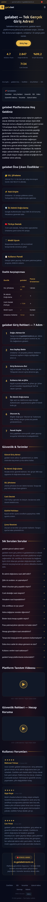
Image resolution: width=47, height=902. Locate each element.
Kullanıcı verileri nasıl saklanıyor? (23, 650)
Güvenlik (27, 94)
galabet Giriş (15, 82)
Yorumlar (22, 97)
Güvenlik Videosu (11, 97)
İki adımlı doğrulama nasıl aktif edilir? (23, 574)
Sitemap (19, 889)
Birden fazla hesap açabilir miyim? (23, 618)
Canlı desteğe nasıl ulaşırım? (23, 593)
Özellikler (25, 82)
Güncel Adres (32, 97)
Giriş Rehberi (34, 82)
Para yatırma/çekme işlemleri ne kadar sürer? (23, 625)
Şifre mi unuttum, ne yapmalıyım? (23, 580)
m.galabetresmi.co (23, 861)
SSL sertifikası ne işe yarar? (23, 606)
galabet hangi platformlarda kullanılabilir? (23, 657)
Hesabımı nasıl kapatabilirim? (23, 599)
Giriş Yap (23, 43)
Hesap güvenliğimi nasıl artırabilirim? (23, 631)
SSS (42, 82)
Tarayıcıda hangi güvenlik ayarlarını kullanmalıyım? (23, 638)
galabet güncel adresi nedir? (23, 548)
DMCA (28, 894)
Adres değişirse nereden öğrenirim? (23, 612)
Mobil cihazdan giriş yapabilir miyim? (23, 587)
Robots (28, 889)
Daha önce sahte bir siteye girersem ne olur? (23, 644)
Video (38, 94)
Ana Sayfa (5, 82)
